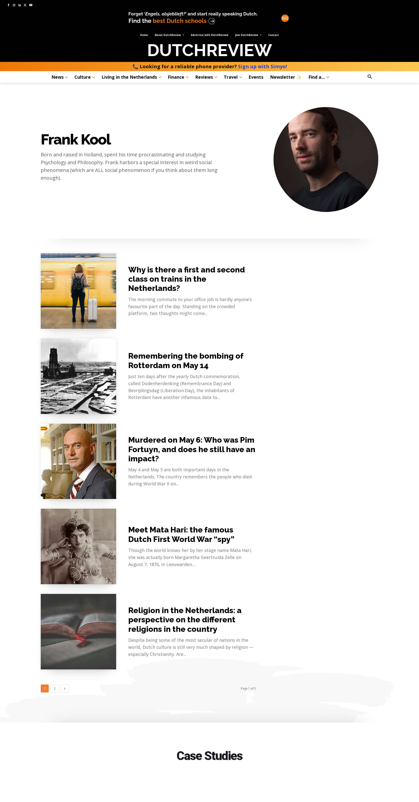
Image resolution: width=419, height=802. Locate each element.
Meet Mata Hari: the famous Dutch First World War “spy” (181, 534)
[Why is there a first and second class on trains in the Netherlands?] (78, 291)
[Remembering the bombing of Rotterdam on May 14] (78, 376)
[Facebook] (8, 5)
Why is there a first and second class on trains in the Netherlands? (186, 279)
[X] (25, 5)
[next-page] (65, 688)
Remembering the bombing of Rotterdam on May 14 (185, 360)
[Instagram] (14, 5)
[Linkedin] (20, 5)
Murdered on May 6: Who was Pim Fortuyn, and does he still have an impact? (191, 449)
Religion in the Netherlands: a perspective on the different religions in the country (185, 619)
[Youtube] (30, 5)
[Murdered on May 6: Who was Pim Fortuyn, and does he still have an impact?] (78, 461)
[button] (383, 77)
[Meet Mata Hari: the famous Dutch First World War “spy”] (78, 546)
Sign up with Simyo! (262, 66)
